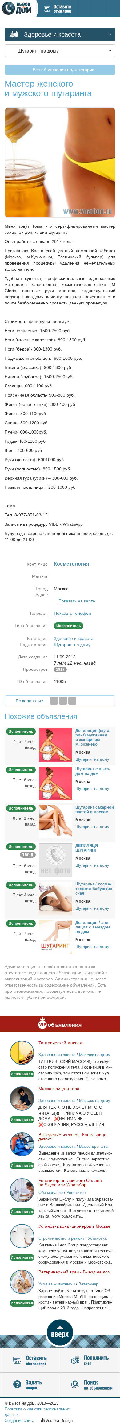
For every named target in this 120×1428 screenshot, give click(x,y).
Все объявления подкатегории (62, 69)
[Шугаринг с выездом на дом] (55, 782)
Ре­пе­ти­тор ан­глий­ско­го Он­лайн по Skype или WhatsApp (70, 1182)
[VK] (72, 701)
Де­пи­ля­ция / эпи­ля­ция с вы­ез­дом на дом (92, 927)
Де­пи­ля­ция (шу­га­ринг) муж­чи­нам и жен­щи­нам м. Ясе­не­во (92, 737)
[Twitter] (63, 701)
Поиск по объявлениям (90, 1385)
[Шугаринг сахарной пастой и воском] (55, 821)
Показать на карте (76, 600)
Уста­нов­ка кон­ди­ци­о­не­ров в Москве (74, 1226)
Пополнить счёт (90, 1360)
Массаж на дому (94, 1055)
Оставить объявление (30, 1360)
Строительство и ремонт (61, 1238)
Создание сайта (19, 1420)
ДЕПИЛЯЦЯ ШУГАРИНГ (86, 848)
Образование (50, 1192)
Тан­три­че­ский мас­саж (60, 1043)
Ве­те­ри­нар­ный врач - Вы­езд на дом (74, 1272)
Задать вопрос (30, 1385)
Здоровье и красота (74, 638)
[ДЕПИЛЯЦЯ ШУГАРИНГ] (55, 859)
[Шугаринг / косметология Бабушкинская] (55, 898)
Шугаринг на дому (72, 644)
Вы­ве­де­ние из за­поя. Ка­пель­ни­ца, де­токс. (73, 1136)
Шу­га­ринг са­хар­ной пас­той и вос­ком (94, 809)
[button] (60, 1332)
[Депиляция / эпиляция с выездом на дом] (55, 936)
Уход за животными (56, 1284)
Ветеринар (88, 1284)
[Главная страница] (18, 8)
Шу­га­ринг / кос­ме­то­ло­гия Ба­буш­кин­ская (94, 889)
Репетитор (76, 1192)
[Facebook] (54, 701)
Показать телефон (72, 613)
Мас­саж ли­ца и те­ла (58, 1088)
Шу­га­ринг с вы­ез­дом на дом (92, 771)
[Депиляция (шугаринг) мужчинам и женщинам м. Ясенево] (55, 744)
